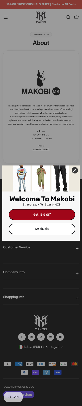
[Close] (75, 170)
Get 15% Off (42, 215)
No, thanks (42, 229)
